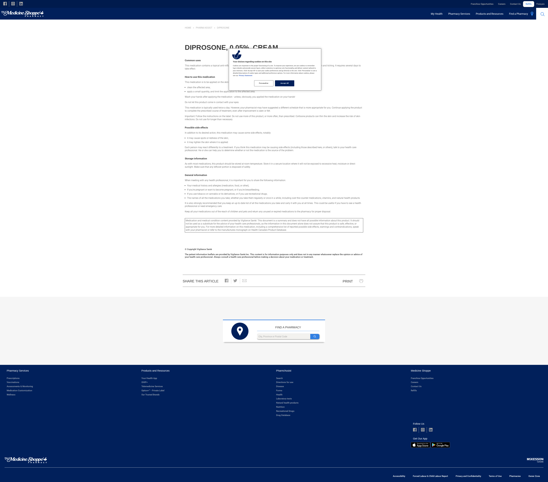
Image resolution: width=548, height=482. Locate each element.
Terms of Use (495, 476)
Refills (529, 4)
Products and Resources (155, 370)
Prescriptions (13, 378)
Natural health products (287, 403)
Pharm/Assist (204, 27)
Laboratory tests (284, 398)
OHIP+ (144, 382)
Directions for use (284, 382)
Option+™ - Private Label (152, 390)
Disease (280, 386)
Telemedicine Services (152, 386)
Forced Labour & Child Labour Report (430, 476)
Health (279, 394)
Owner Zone (534, 476)
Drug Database (283, 415)
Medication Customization (19, 390)
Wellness (11, 394)
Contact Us (515, 4)
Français (540, 4)
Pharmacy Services (18, 370)
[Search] (314, 336)
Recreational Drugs (285, 411)
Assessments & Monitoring (20, 386)
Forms (279, 390)
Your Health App (149, 378)
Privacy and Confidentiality (468, 476)
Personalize (263, 83)
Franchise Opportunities (482, 4)
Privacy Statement (245, 75)
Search (279, 378)
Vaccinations (13, 382)
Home (188, 27)
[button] (5, 4)
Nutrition (280, 407)
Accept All (285, 83)
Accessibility (399, 476)
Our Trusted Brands (150, 394)
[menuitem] (437, 13)
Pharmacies (515, 476)
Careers (501, 4)
